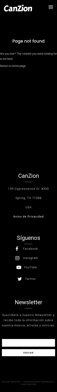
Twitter (30, 278)
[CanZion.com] (18, 8)
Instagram (30, 258)
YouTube (30, 267)
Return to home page (13, 66)
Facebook (30, 248)
